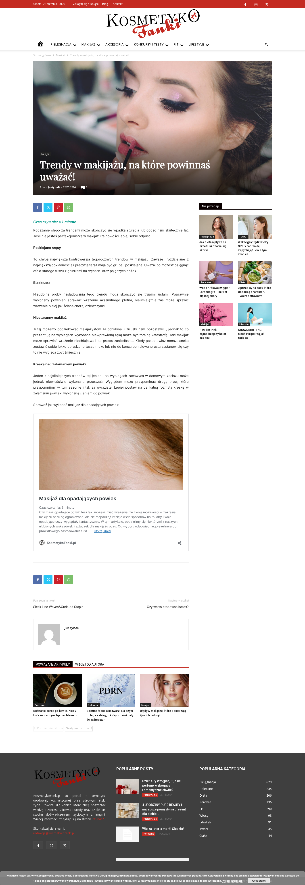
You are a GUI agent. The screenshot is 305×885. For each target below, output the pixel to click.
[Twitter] (267, 4)
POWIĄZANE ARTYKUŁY (53, 664)
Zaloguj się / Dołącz (85, 4)
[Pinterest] (58, 207)
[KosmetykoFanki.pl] (153, 23)
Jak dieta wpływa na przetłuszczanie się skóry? (212, 246)
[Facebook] (245, 4)
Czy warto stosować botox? (168, 607)
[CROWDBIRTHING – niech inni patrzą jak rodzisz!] (255, 314)
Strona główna (42, 55)
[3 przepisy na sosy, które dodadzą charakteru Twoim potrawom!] (255, 272)
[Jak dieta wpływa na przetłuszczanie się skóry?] (216, 227)
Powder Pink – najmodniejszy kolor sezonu (212, 333)
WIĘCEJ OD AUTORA (89, 664)
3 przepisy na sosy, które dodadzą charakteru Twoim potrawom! (254, 292)
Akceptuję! (259, 881)
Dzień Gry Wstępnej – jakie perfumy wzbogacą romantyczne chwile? (161, 785)
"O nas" (98, 819)
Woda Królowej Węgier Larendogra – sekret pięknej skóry (214, 292)
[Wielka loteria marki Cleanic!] (127, 834)
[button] (266, 45)
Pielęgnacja (60, 44)
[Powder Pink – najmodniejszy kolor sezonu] (216, 314)
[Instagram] (256, 4)
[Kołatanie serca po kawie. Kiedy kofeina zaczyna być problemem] (57, 690)
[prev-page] (48, 728)
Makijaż (88, 44)
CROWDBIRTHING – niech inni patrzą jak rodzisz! (251, 333)
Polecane (40, 705)
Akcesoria (114, 44)
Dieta (242, 282)
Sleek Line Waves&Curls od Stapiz (58, 607)
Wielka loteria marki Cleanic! (163, 829)
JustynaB (54, 187)
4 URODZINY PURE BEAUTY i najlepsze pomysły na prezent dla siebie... (164, 809)
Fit (176, 44)
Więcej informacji (232, 880)
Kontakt (118, 4)
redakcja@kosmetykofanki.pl (54, 833)
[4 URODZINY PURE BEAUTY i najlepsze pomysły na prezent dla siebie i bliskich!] (127, 810)
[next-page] (79, 728)
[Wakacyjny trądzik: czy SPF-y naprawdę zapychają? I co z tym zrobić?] (255, 227)
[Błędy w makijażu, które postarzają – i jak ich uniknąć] (164, 690)
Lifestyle (196, 44)
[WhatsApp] (68, 207)
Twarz (242, 236)
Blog (105, 4)
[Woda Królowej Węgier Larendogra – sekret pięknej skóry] (216, 272)
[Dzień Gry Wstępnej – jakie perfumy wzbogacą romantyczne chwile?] (127, 786)
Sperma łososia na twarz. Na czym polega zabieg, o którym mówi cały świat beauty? (110, 715)
